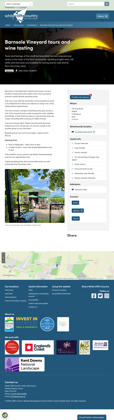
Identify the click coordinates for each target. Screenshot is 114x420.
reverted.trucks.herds (83, 132)
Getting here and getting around (38, 294)
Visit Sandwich (10, 297)
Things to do (18, 25)
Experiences (32, 25)
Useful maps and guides (38, 303)
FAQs (30, 290)
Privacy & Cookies (59, 290)
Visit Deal (8, 293)
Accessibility (33, 300)
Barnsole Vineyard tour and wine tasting (56, 25)
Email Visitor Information (91, 417)
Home (7, 25)
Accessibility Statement (61, 293)
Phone (75, 218)
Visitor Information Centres (15, 300)
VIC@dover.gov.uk (18, 396)
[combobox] (86, 4)
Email (75, 202)
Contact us (32, 307)
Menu (101, 16)
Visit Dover (9, 290)
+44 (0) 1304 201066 (19, 394)
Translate (23, 7)
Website (76, 210)
